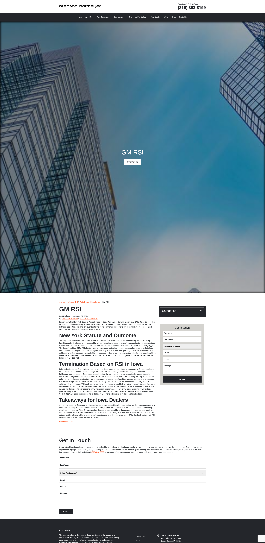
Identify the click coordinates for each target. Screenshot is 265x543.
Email (166, 353)
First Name (168, 333)
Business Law (119, 17)
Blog (174, 17)
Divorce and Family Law (137, 17)
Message (167, 366)
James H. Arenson (70, 319)
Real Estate (155, 17)
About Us (89, 17)
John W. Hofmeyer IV (89, 319)
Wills (166, 17)
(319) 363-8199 (192, 7)
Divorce (137, 540)
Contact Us (183, 17)
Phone (167, 359)
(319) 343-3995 (97, 452)
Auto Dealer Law (103, 17)
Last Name (168, 340)
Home (80, 17)
